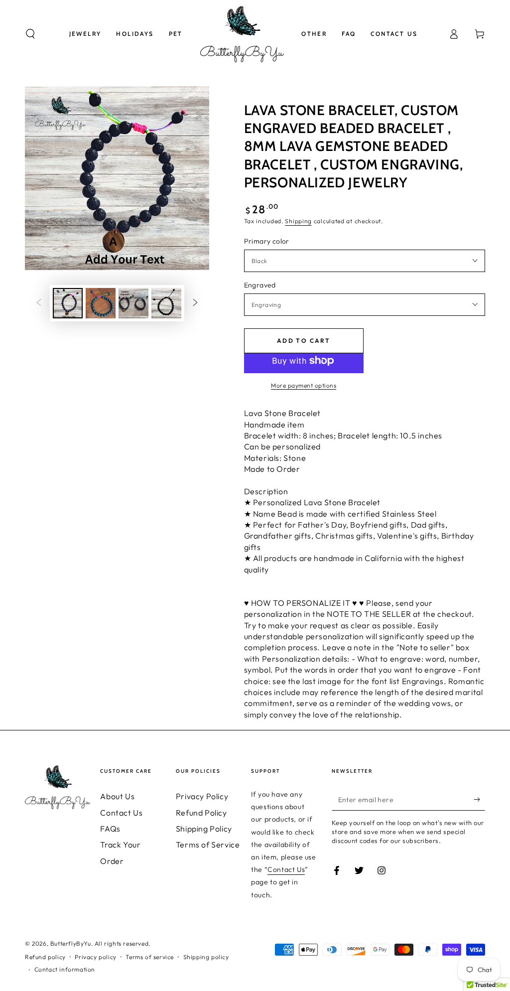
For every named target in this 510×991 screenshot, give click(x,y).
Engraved (260, 285)
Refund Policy (201, 813)
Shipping (298, 221)
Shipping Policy (204, 829)
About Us (117, 796)
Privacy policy (95, 957)
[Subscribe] (479, 799)
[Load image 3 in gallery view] (133, 303)
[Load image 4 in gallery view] (166, 303)
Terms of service (150, 957)
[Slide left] (39, 303)
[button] (30, 34)
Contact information (64, 969)
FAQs (110, 829)
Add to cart (303, 340)
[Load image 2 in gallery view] (101, 303)
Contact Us (121, 813)
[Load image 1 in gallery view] (68, 303)
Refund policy (45, 957)
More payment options (303, 385)
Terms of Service (208, 844)
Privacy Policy (202, 796)
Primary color (266, 241)
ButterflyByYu (70, 943)
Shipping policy (206, 957)
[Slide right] (195, 303)
